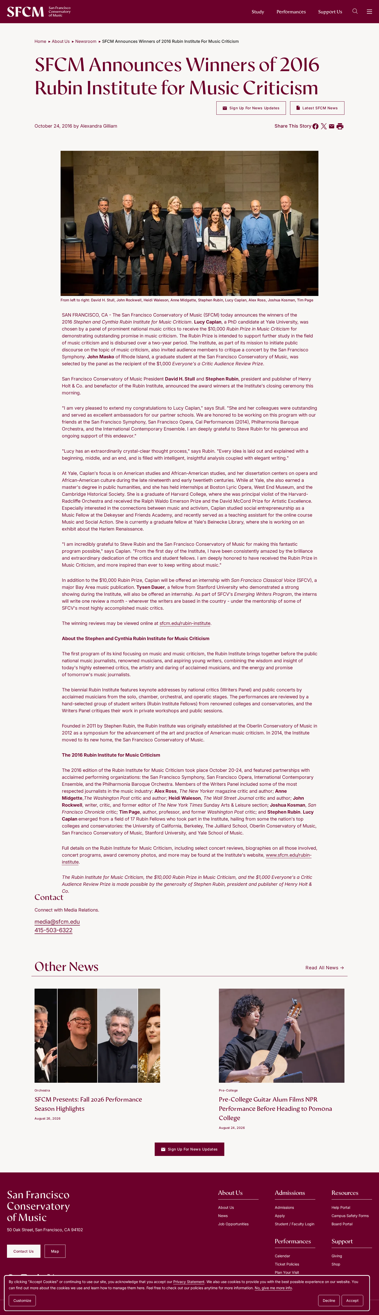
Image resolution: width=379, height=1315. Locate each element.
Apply (280, 1215)
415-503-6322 (53, 930)
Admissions (284, 1207)
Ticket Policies (287, 1264)
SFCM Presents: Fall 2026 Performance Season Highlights (88, 1104)
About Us (61, 41)
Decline (329, 1300)
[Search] (355, 12)
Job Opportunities (233, 1224)
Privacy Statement (188, 1281)
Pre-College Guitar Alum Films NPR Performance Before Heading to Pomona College (275, 1108)
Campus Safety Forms (350, 1215)
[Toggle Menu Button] (369, 11)
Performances (291, 11)
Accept (352, 1300)
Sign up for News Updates (253, 108)
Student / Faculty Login (294, 1224)
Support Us (330, 11)
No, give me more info (273, 1288)
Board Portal (342, 1224)
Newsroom (85, 41)
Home (40, 41)
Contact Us (23, 1251)
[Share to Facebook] (315, 126)
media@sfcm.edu (57, 921)
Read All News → (325, 967)
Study (258, 11)
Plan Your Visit (287, 1272)
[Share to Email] (331, 126)
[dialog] (187, 1293)
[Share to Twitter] (324, 126)
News (223, 1215)
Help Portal (341, 1207)
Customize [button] (22, 1300)
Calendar (282, 1256)
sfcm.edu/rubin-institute (185, 623)
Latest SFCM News (319, 108)
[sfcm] (39, 11)
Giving (337, 1256)
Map (55, 1251)
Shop (336, 1264)
